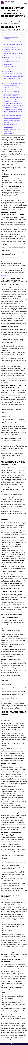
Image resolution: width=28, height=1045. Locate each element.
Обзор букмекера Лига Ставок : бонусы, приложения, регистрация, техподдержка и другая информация (13, 107)
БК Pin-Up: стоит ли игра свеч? (11, 62)
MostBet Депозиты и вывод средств (13, 74)
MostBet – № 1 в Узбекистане (11, 66)
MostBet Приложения (9, 71)
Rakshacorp (7, 1044)
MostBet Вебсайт (8, 127)
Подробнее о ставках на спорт (11, 124)
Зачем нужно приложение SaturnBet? (13, 76)
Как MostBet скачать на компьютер (12, 115)
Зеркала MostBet (8, 64)
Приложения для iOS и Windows (12, 78)
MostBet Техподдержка (10, 47)
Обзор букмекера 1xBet (9, 133)
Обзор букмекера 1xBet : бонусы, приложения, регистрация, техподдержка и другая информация (13, 95)
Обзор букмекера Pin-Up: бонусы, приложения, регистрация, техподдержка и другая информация (13, 42)
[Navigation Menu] (25, 2)
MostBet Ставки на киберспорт (11, 91)
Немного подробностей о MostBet (12, 69)
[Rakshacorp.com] (7, 2)
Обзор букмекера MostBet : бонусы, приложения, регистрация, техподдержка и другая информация (13, 101)
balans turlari (4, 275)
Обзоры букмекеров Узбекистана (12, 118)
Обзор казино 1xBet (8, 81)
